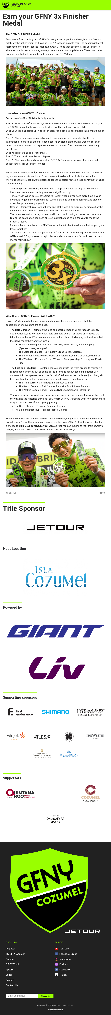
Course (10, 959)
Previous (11, 493)
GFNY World (12, 964)
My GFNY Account (15, 953)
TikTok (62, 974)
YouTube (64, 948)
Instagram (65, 959)
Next (101, 493)
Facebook (64, 969)
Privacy (10, 980)
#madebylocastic (55, 1010)
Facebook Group (68, 953)
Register (10, 948)
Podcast (64, 964)
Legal (9, 974)
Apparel (10, 969)
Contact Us (12, 985)
